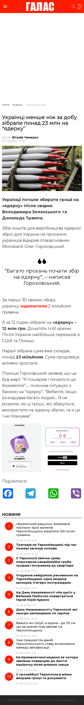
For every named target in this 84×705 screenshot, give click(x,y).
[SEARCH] (73, 6)
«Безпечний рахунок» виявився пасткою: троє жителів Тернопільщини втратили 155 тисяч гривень (45, 529)
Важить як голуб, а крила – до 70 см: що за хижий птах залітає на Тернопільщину (46, 626)
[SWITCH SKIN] (79, 6)
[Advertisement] (42, 59)
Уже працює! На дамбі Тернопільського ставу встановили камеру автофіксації (45, 643)
